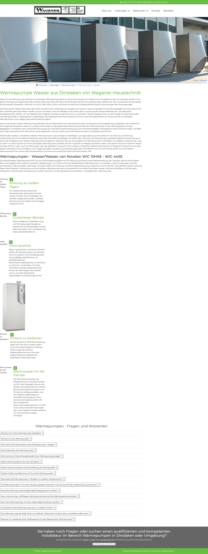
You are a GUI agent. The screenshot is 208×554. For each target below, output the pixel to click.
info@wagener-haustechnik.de (153, 2)
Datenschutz (168, 551)
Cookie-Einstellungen (132, 551)
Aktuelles (168, 10)
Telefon (86, 540)
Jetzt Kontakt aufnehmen (104, 544)
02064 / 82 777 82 (129, 2)
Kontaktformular (107, 540)
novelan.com (203, 80)
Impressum (156, 551)
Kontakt (155, 10)
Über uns (106, 10)
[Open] (11, 179)
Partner (146, 551)
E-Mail (92, 540)
